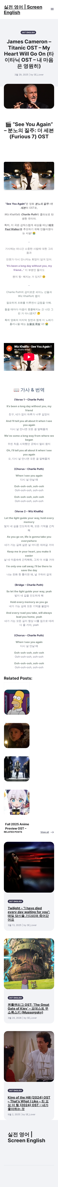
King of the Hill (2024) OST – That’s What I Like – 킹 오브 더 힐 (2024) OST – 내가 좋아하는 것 (29, 1103)
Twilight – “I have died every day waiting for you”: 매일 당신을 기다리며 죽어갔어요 (29, 913)
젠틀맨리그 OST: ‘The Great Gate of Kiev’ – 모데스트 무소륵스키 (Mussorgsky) (28, 1008)
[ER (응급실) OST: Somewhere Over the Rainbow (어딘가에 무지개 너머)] (17, 731)
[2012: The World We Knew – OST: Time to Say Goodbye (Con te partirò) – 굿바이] (17, 765)
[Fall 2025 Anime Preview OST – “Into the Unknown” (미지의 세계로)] (17, 798)
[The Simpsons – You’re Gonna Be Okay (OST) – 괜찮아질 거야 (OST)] (17, 698)
